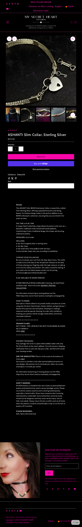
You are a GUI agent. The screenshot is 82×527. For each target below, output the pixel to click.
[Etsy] (7, 3)
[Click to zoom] (72, 38)
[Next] (14, 38)
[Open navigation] (8, 22)
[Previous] (26, 6)
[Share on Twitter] (12, 179)
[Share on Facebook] (9, 179)
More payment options (41, 169)
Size (9, 181)
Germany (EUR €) (66, 521)
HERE (23, 331)
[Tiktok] (18, 3)
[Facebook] (10, 3)
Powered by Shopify (22, 522)
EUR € (71, 6)
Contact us (12, 174)
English (58, 6)
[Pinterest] (15, 3)
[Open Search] (71, 22)
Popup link (21, 174)
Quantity (11, 145)
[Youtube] (7, 9)
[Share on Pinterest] (16, 179)
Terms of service (31, 517)
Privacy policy (20, 517)
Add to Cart (41, 157)
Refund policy (10, 517)
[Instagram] (12, 3)
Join (49, 473)
